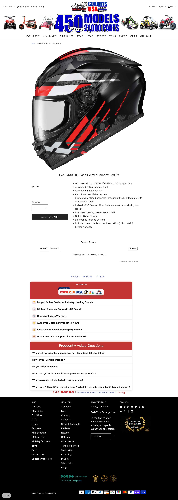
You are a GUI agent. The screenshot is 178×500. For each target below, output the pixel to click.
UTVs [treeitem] (89, 36)
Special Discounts (70, 424)
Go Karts (36, 406)
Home (33, 43)
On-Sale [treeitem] (146, 36)
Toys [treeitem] (112, 36)
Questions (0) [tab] (54, 248)
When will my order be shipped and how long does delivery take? (68, 353)
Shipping (65, 419)
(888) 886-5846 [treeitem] (27, 6)
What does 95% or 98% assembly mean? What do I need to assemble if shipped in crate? (81, 387)
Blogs (64, 467)
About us (66, 406)
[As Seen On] (135, 424)
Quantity (36, 202)
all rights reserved (51, 493)
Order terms (67, 441)
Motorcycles (38, 437)
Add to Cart (50, 217)
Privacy (65, 458)
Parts (34, 450)
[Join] (114, 436)
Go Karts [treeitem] (32, 36)
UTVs (35, 424)
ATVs (34, 419)
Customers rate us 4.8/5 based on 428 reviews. (95, 392)
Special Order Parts (42, 458)
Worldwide (67, 450)
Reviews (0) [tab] (44, 248)
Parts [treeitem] (123, 36)
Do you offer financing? (45, 366)
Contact (65, 415)
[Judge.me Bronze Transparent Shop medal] (104, 478)
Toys (34, 445)
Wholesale (66, 463)
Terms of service (70, 445)
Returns (65, 432)
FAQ (63, 411)
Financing (66, 454)
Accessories (38, 454)
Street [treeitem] (101, 36)
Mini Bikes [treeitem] (49, 36)
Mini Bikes (37, 411)
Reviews (65, 428)
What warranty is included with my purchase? (57, 380)
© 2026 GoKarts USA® (38, 493)
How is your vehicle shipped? (48, 359)
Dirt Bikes (37, 415)
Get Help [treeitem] (9, 6)
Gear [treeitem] (133, 36)
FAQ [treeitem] (41, 6)
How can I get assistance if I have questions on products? (64, 373)
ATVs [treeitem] (80, 36)
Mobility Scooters (41, 441)
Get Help (65, 437)
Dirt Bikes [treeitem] (67, 36)
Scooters (36, 428)
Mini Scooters (39, 432)
